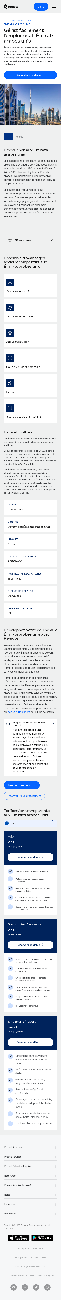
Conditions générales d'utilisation (30, 1266)
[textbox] (30, 823)
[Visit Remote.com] (13, 6)
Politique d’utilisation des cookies (30, 1257)
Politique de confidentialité (30, 1248)
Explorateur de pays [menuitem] (17, 20)
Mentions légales (46, 1275)
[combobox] (30, 823)
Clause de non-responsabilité (20, 1275)
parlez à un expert (19, 711)
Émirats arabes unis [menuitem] (17, 24)
